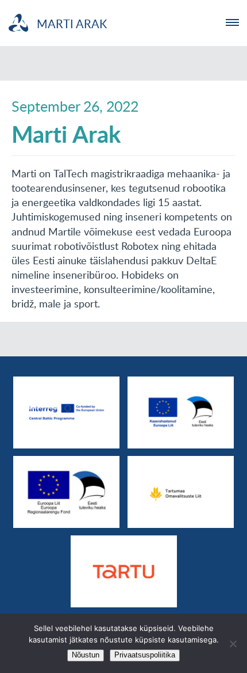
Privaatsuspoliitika (144, 655)
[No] (232, 643)
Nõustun (85, 655)
